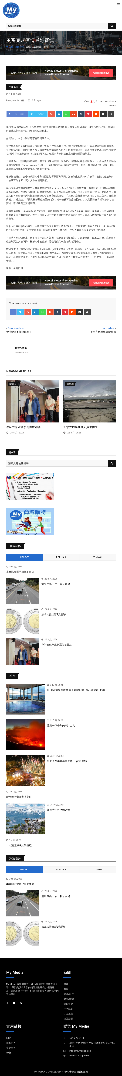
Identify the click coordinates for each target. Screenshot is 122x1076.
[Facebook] (13, 312)
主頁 (10, 46)
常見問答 (11, 1047)
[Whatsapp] (66, 114)
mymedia (21, 348)
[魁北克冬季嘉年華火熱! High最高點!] (25, 770)
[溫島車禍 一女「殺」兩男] (22, 591)
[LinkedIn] (59, 114)
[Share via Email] (103, 114)
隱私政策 (83, 1071)
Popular (61, 557)
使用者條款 (70, 1071)
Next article (108, 328)
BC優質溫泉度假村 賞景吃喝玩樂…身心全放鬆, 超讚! (76, 690)
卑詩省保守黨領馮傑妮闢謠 (23, 427)
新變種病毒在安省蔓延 (19, 796)
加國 (66, 984)
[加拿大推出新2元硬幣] (22, 621)
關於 (8, 1038)
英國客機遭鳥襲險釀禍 (103, 331)
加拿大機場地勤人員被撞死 (80, 427)
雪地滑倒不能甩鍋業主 (19, 331)
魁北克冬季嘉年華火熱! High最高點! (67, 761)
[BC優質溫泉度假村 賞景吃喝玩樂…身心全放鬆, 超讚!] (25, 699)
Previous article (16, 328)
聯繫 (8, 1052)
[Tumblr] (81, 114)
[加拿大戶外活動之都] (25, 819)
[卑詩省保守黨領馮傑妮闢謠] (22, 651)
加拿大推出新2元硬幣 (53, 614)
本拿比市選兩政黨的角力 (20, 571)
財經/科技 (69, 994)
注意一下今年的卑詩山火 (61, 725)
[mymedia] (22, 100)
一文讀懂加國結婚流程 (19, 845)
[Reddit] (96, 114)
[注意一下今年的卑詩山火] (25, 734)
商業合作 (11, 1042)
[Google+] (51, 114)
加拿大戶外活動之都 (58, 809)
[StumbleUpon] (73, 114)
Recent (24, 557)
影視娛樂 (68, 1003)
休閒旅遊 (68, 1013)
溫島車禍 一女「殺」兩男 (55, 584)
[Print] (111, 114)
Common (97, 557)
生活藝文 (68, 1008)
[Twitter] (20, 312)
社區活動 (68, 1018)
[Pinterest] (88, 114)
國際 (66, 989)
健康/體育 (69, 998)
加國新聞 (19, 46)
